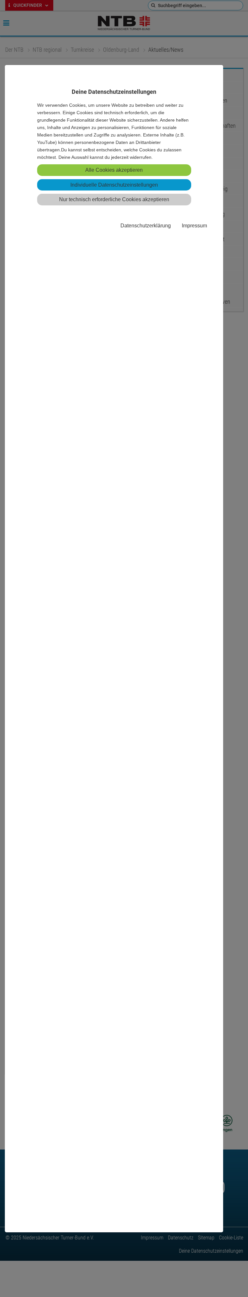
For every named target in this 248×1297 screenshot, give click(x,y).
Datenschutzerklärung (145, 225)
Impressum (194, 225)
